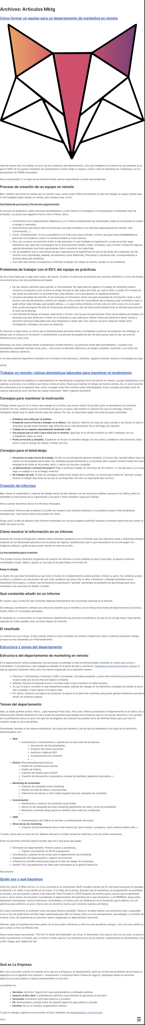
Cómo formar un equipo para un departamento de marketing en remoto (59, 18)
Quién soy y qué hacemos (21, 879)
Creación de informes (18, 486)
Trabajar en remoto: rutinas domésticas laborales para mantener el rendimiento (66, 373)
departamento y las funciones (86, 1012)
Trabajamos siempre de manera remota (116, 666)
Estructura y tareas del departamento (31, 647)
